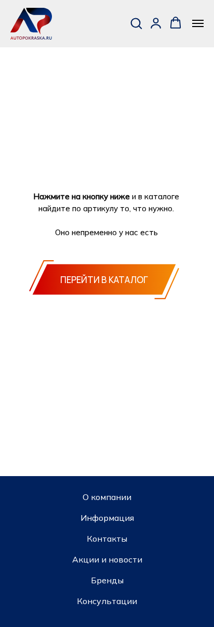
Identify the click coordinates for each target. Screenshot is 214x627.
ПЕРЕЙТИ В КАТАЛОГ (104, 280)
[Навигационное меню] (198, 23)
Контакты (107, 538)
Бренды (107, 580)
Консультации (107, 601)
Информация (107, 518)
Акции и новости (107, 559)
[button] (136, 23)
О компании (107, 497)
